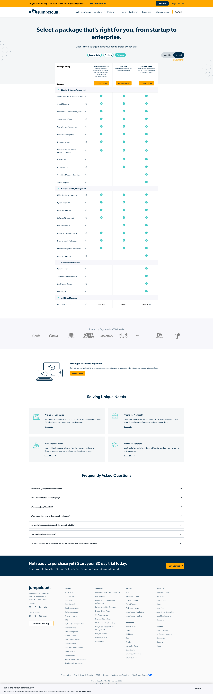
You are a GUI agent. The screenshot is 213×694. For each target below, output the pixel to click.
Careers (159, 604)
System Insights (70, 655)
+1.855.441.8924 (40, 596)
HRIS (66, 620)
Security (90, 675)
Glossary (160, 642)
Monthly (167, 55)
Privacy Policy (66, 675)
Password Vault (70, 627)
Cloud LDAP (69, 600)
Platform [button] (111, 11)
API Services (69, 592)
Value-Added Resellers (134, 616)
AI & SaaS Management (70, 262)
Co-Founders (161, 600)
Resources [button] (146, 11)
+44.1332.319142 (40, 599)
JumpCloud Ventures (164, 616)
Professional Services (164, 634)
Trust (75, 675)
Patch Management (71, 631)
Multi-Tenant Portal (132, 596)
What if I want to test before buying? (45, 498)
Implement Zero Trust (102, 619)
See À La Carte (94, 55)
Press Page (160, 608)
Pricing (123, 11)
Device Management (72, 612)
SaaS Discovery (70, 643)
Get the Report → (98, 3)
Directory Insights (71, 616)
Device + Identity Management (73, 189)
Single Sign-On (70, 651)
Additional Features (69, 298)
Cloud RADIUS (70, 604)
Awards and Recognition (165, 612)
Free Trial (178, 12)
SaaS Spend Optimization (74, 647)
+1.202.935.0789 (42, 593)
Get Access (106, 231)
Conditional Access (72, 608)
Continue (197, 688)
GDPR (98, 675)
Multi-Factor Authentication (74, 624)
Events (128, 630)
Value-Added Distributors (135, 612)
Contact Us (162, 3)
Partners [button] (133, 11)
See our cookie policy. (83, 691)
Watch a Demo (162, 11)
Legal (82, 675)
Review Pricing (41, 623)
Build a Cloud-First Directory (105, 607)
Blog (127, 638)
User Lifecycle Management (74, 663)
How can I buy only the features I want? (46, 488)
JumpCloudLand (131, 657)
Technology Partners (133, 608)
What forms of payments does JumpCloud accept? (50, 516)
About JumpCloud (163, 592)
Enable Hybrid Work (102, 611)
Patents (105, 675)
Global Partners (131, 604)
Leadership (160, 596)
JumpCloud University (133, 654)
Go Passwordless (101, 615)
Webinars (129, 634)
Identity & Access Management (73, 90)
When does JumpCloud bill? (42, 507)
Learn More (48, 456)
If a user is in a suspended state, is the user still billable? (53, 525)
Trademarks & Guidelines (120, 675)
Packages (120, 55)
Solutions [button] (98, 11)
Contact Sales (101, 83)
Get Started (174, 565)
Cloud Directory (70, 596)
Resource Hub (131, 626)
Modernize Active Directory (105, 623)
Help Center (161, 638)
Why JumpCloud (83, 11)
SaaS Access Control (72, 639)
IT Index (128, 642)
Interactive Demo (132, 646)
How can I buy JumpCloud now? (43, 534)
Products (108, 55)
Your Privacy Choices (140, 675)
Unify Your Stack (101, 633)
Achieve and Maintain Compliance (107, 592)
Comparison (99, 641)
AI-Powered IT (100, 596)
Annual (179, 55)
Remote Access (70, 635)
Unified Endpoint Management (75, 659)
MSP (127, 592)
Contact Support (163, 630)
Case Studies (130, 650)
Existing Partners (132, 600)
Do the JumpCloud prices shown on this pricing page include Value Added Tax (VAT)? (64, 543)
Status (159, 646)
